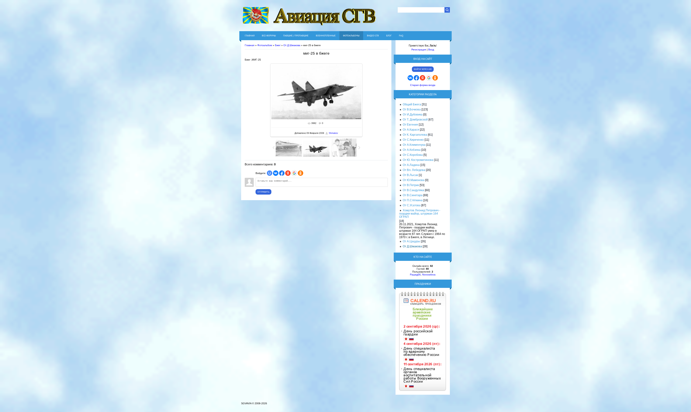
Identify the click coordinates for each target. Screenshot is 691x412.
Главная (249, 45)
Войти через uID (423, 69)
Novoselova (428, 274)
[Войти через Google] (294, 173)
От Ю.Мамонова (413, 180)
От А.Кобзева (412, 149)
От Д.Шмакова (291, 45)
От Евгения (410, 124)
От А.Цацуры (411, 241)
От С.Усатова (412, 205)
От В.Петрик (411, 185)
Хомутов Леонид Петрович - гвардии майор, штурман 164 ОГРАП (419, 213)
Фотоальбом (264, 45)
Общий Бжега (412, 104)
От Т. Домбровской (415, 119)
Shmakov (333, 133)
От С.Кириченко (413, 139)
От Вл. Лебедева (414, 170)
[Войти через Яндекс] (288, 173)
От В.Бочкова (412, 109)
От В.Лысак (410, 175)
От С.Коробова (413, 154)
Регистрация (418, 49)
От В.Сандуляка (413, 190)
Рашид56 (415, 274)
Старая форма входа (422, 85)
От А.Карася (411, 129)
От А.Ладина (411, 164)
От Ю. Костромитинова (418, 159)
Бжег (278, 45)
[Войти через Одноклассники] (300, 173)
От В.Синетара (413, 195)
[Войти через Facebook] (281, 173)
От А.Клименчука (414, 144)
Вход (431, 49)
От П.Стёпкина (413, 200)
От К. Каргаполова (415, 134)
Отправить (263, 192)
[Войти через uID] (269, 173)
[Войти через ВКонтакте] (275, 173)
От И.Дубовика (413, 114)
